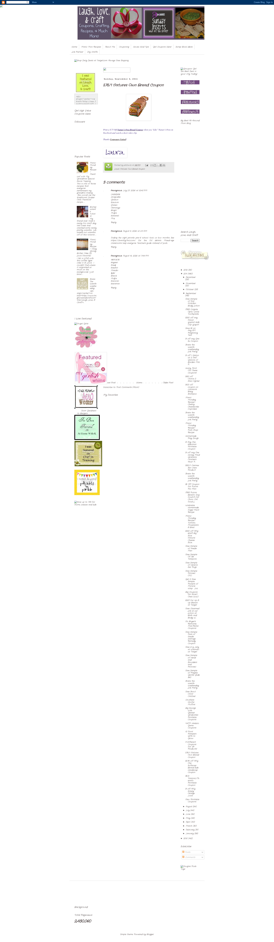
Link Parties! (77, 52)
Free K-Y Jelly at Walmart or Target (192, 649)
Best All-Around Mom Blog (190, 122)
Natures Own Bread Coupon (132, 169)
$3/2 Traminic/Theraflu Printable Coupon (192, 780)
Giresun (114, 199)
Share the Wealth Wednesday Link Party (192, 348)
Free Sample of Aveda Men (191, 548)
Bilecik (114, 275)
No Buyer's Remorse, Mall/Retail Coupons (192, 625)
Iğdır (113, 273)
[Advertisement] (138, 358)
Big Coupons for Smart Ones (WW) (191, 594)
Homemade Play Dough (192, 437)
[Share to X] (158, 165)
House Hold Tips (141, 46)
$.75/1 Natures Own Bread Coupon (192, 755)
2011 (185, 273)
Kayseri (114, 262)
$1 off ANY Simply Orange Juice (190, 792)
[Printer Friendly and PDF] (108, 167)
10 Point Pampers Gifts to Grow (190, 735)
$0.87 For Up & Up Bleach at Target (192, 602)
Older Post (168, 382)
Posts (187, 852)
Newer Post (109, 382)
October (190, 289)
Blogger (150, 934)
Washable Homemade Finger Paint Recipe (192, 508)
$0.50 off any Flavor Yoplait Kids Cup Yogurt (192, 321)
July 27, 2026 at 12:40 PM (135, 190)
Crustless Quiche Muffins (190, 702)
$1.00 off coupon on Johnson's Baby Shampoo (191, 389)
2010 (185, 838)
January (190, 833)
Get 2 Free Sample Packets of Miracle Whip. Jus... (191, 584)
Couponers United (118, 139)
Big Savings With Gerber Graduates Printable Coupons (191, 714)
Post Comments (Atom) (127, 387)
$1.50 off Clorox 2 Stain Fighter (192, 378)
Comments (189, 857)
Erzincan (115, 281)
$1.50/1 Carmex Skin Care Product (192, 467)
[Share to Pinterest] (164, 165)
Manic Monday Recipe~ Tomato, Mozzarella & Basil (192, 522)
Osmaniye (115, 207)
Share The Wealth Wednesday (93, 284)
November (191, 283)
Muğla (114, 213)
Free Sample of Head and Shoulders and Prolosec (191, 661)
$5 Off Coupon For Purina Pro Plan (192, 486)
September (191, 293)
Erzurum (115, 202)
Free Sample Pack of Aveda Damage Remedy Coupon (191, 638)
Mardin (114, 270)
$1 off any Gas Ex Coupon (192, 339)
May (188, 818)
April (188, 822)
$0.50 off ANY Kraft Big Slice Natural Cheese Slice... (191, 537)
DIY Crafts (92, 52)
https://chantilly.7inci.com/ (123, 240)
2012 (185, 270)
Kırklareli (115, 215)
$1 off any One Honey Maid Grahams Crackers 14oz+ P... (192, 457)
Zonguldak (115, 197)
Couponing (124, 46)
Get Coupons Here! (162, 46)
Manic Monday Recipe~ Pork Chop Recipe (191, 428)
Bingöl (114, 210)
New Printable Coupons (192, 800)
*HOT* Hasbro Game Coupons (192, 725)
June (188, 814)
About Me (110, 46)
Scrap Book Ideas (184, 46)
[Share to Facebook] (161, 165)
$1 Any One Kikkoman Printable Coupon (190, 445)
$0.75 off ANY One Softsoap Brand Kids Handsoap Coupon (191, 767)
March (189, 826)
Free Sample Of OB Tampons (191, 556)
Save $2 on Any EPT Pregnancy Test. (191, 331)
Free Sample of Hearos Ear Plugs (191, 565)
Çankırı (114, 205)
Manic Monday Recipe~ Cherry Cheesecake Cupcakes (192, 403)
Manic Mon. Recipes (91, 46)
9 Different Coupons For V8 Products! (191, 745)
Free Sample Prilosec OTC (191, 573)
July (188, 810)
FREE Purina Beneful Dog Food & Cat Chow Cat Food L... (192, 497)
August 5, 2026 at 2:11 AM (135, 231)
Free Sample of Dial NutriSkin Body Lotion (192, 302)
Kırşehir (114, 267)
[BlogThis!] (155, 165)
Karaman (115, 283)
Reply (113, 222)
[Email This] (151, 165)
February (190, 829)
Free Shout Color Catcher (190, 694)
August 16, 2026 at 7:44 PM (136, 255)
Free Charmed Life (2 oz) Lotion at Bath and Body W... (192, 613)
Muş (113, 218)
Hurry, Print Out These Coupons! (191, 370)
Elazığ (113, 265)
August (189, 806)
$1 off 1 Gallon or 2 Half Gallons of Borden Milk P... (192, 360)
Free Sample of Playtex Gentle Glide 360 (192, 674)
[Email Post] (146, 165)
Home (74, 46)
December (191, 277)
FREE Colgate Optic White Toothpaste (192, 311)
